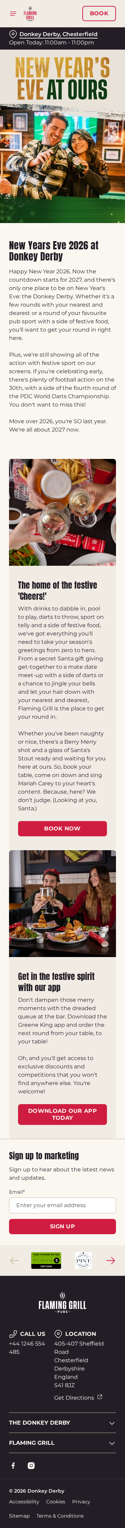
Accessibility (24, 1502)
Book (99, 13)
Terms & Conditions (60, 1516)
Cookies (55, 1502)
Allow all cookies (62, 867)
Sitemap (19, 1516)
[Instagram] (31, 1465)
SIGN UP (62, 1226)
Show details (87, 845)
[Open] (13, 13)
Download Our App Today (62, 1114)
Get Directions (74, 1397)
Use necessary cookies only (62, 890)
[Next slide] (110, 1260)
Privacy (81, 1502)
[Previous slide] (14, 1260)
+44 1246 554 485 (27, 1347)
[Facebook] (13, 1465)
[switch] (107, 773)
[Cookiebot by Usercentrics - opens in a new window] (88, 632)
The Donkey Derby (39, 1422)
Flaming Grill (32, 1443)
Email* (17, 1192)
